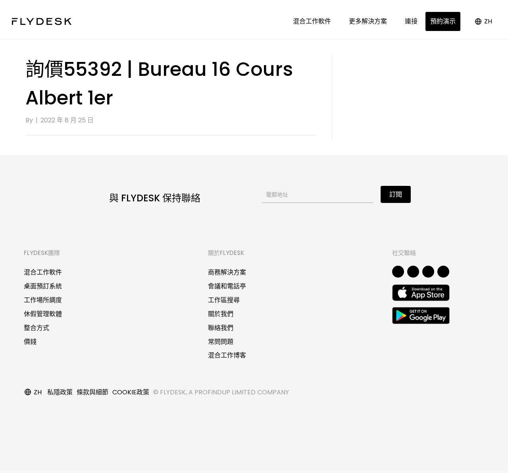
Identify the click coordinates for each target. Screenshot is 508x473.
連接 (411, 21)
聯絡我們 (220, 327)
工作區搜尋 (224, 300)
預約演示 (443, 21)
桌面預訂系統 (43, 286)
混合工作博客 (227, 355)
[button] (398, 272)
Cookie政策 (130, 392)
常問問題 (220, 341)
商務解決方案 (227, 272)
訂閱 (395, 194)
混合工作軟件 (313, 21)
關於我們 (220, 314)
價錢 (30, 341)
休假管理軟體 (43, 314)
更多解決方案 (369, 21)
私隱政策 (60, 392)
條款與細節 (92, 392)
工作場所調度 (43, 300)
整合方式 (36, 327)
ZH (488, 21)
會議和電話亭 (227, 286)
